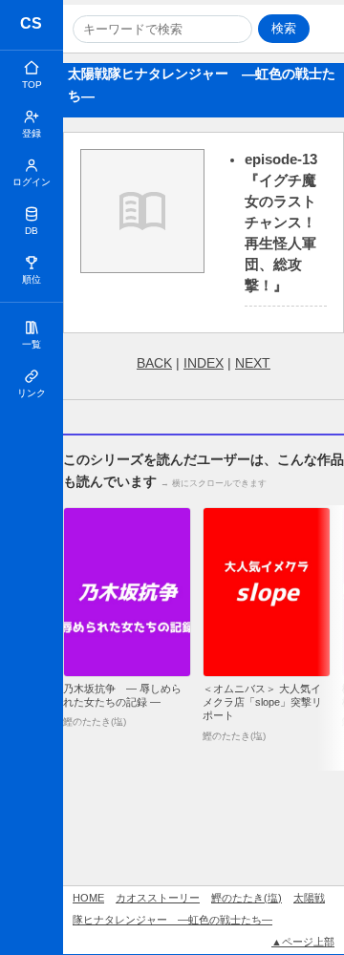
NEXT (252, 363)
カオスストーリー (32, 26)
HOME (88, 897)
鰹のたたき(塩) (246, 897)
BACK (154, 363)
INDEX (203, 363)
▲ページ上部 (302, 941)
